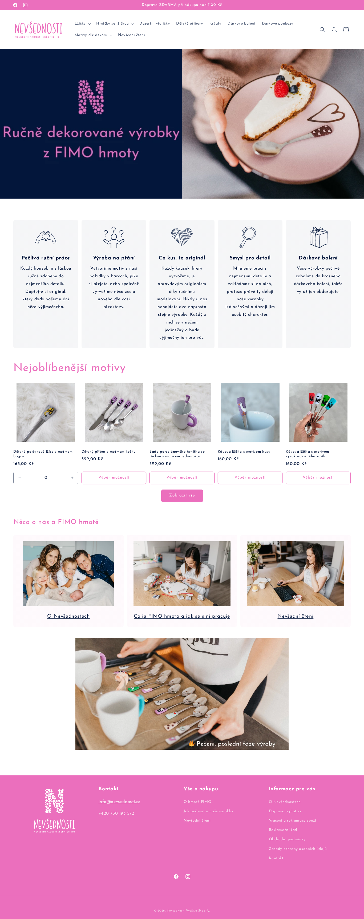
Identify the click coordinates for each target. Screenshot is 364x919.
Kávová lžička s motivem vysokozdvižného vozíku (307, 454)
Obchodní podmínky (287, 839)
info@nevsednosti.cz (119, 801)
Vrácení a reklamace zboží (292, 821)
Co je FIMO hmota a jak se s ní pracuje (182, 616)
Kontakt (276, 858)
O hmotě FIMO (197, 802)
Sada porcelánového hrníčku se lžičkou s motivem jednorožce (177, 454)
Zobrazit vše (182, 496)
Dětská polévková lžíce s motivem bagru (42, 454)
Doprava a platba (285, 811)
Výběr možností (114, 478)
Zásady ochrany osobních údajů (298, 849)
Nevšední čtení (295, 616)
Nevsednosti (176, 910)
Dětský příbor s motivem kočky (109, 451)
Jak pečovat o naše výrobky (208, 811)
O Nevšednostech (68, 616)
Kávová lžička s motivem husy (244, 451)
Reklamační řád (283, 830)
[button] (82, 23)
